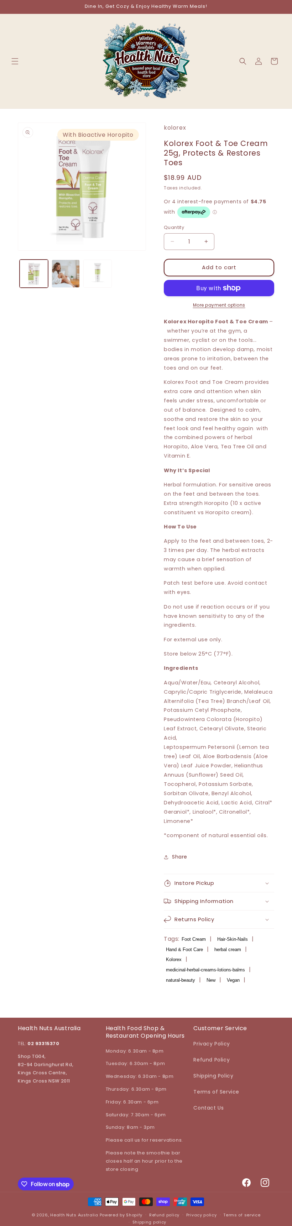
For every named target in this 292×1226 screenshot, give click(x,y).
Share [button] (179, 856)
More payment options (219, 305)
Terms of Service (216, 1091)
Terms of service (241, 1215)
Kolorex (174, 959)
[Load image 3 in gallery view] (97, 274)
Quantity (174, 227)
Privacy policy (201, 1215)
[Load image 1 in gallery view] (34, 274)
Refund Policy (211, 1059)
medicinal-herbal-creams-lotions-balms (205, 969)
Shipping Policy (213, 1075)
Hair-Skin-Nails (232, 939)
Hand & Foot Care (184, 949)
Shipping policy (149, 1222)
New (211, 980)
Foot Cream (194, 939)
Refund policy (164, 1215)
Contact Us (208, 1107)
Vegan (233, 980)
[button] (15, 61)
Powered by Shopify (121, 1215)
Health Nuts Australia (74, 1215)
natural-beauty (180, 980)
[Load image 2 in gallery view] (66, 274)
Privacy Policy (211, 1043)
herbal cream (227, 949)
